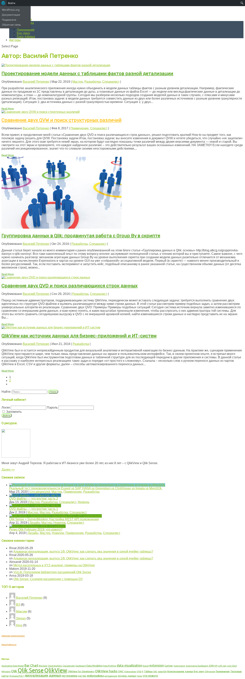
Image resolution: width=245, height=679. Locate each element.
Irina (18, 625)
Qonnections (130, 671)
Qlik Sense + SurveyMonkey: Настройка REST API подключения (54, 519)
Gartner (168, 665)
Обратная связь (11, 24)
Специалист (110, 81)
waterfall (162, 671)
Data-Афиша (26, 36)
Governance (179, 666)
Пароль (52, 407)
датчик (82, 675)
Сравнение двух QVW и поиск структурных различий (62, 120)
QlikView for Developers (81, 671)
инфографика (95, 675)
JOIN (211, 665)
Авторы (15, 40)
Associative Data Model (13, 666)
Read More (8, 108)
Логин (6, 407)
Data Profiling (109, 666)
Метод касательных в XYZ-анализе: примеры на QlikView (54, 565)
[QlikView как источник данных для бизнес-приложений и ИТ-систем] (51, 327)
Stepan (20, 618)
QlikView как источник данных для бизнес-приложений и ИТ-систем (79, 335)
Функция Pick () (17, 676)
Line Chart (232, 666)
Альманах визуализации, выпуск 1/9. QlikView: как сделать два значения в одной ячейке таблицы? (83, 551)
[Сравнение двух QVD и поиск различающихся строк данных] (46, 277)
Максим (21, 611)
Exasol (146, 666)
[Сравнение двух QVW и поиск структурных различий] (41, 111)
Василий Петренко (36, 81)
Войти (11, 3)
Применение (25, 29)
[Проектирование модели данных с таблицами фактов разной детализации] (56, 65)
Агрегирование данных (180, 671)
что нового (150, 675)
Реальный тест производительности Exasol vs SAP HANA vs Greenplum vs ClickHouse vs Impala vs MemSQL (85, 488)
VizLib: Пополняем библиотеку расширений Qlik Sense (52, 572)
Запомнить (13, 411)
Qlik (14, 671)
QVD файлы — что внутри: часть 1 (33, 509)
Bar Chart (31, 665)
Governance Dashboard (197, 666)
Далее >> (8, 469)
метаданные (110, 676)
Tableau (148, 671)
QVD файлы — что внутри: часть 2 (33, 498)
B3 (17, 604)
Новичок (59, 522)
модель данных (127, 675)
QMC (121, 671)
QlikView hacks (106, 671)
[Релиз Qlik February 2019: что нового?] (37, 526)
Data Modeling (94, 665)
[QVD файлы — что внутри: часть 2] (35, 495)
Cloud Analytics (55, 666)
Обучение (210, 671)
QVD (139, 671)
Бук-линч (23, 33)
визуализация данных (43, 675)
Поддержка (9, 19)
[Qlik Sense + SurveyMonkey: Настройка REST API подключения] (55, 515)
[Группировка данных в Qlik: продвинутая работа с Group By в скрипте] (62, 227)
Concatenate (69, 666)
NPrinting (6, 671)
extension (156, 665)
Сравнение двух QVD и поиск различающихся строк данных (70, 285)
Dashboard (80, 666)
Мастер (77, 81)
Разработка (92, 81)
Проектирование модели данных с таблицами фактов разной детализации (87, 73)
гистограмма (69, 675)
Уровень (83, 502)
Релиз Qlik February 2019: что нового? (36, 529)
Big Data (43, 666)
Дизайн (34, 522)
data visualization (129, 665)
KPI (215, 666)
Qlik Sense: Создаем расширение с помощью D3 (47, 579)
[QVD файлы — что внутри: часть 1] (35, 505)
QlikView (55, 670)
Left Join (222, 666)
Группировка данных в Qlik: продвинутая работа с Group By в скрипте (81, 235)
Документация (11, 14)
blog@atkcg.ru (9, 644)
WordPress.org (11, 9)
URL (155, 671)
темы (139, 676)
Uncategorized (40, 491)
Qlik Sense (31, 670)
